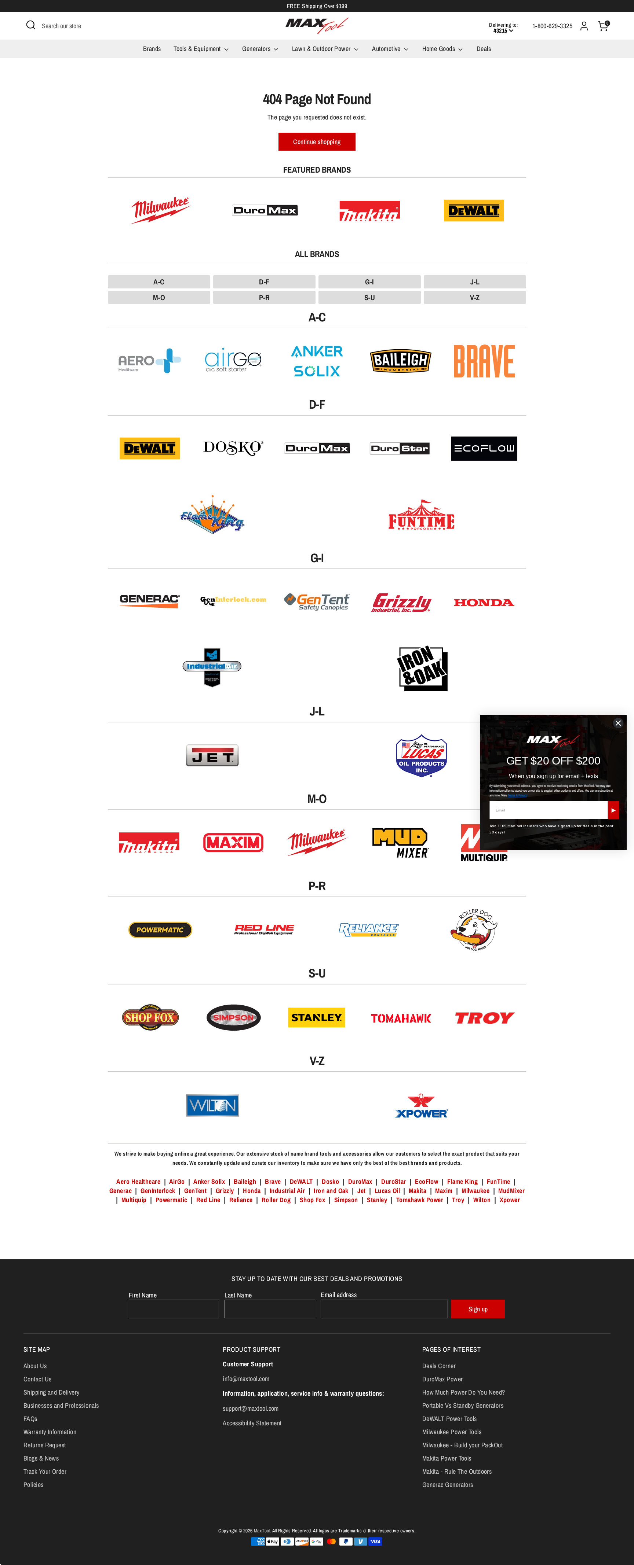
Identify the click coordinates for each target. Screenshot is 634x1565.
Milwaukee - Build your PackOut (462, 1445)
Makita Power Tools (446, 1458)
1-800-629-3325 (552, 25)
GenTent (196, 1190)
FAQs (30, 1418)
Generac (120, 1190)
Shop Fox (312, 1199)
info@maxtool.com (246, 1378)
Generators (257, 48)
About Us (35, 1365)
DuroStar (393, 1181)
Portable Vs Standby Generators (463, 1405)
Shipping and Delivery (51, 1392)
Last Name (238, 1295)
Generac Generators (447, 1484)
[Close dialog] (618, 723)
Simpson (346, 1199)
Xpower (510, 1199)
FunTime (498, 1181)
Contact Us (37, 1379)
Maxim (443, 1190)
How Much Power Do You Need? (463, 1392)
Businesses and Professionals (61, 1405)
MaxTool (262, 1530)
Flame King (462, 1181)
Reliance (241, 1199)
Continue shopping (317, 141)
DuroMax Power (442, 1379)
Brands (152, 48)
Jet (361, 1190)
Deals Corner (439, 1365)
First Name (143, 1295)
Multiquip (134, 1199)
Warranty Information (49, 1431)
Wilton (482, 1199)
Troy (458, 1199)
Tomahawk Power (419, 1199)
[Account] (584, 26)
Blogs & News (41, 1458)
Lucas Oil (387, 1190)
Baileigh (245, 1181)
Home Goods (439, 48)
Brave (273, 1181)
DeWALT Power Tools (449, 1418)
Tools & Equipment (198, 48)
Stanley (377, 1199)
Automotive (387, 48)
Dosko (330, 1181)
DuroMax (360, 1181)
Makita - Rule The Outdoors (457, 1471)
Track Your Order (44, 1471)
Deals (484, 48)
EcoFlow (426, 1181)
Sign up (478, 1309)
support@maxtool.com (251, 1408)
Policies (33, 1484)
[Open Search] (30, 25)
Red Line (208, 1199)
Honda (251, 1190)
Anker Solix (209, 1181)
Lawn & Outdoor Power (322, 48)
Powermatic (171, 1199)
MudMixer (511, 1190)
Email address (339, 1294)
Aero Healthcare (138, 1181)
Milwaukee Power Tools (451, 1431)
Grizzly (225, 1190)
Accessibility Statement (252, 1423)
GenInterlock (158, 1190)
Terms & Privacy (518, 795)
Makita (417, 1190)
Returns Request (44, 1445)
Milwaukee (475, 1190)
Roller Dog (276, 1199)
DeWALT (301, 1181)
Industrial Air (287, 1190)
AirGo (177, 1181)
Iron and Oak (332, 1190)
